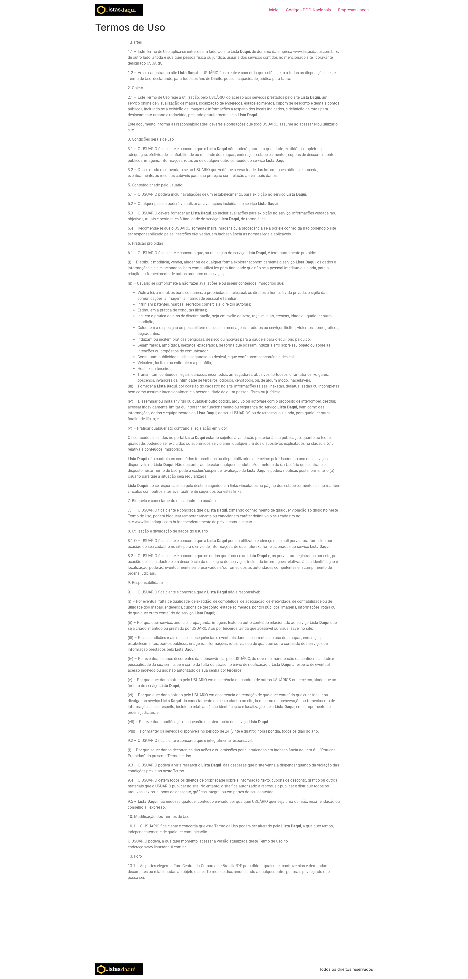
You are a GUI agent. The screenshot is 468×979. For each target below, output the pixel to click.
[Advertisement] (234, 927)
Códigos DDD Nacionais (308, 9)
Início (274, 9)
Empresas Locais (353, 9)
